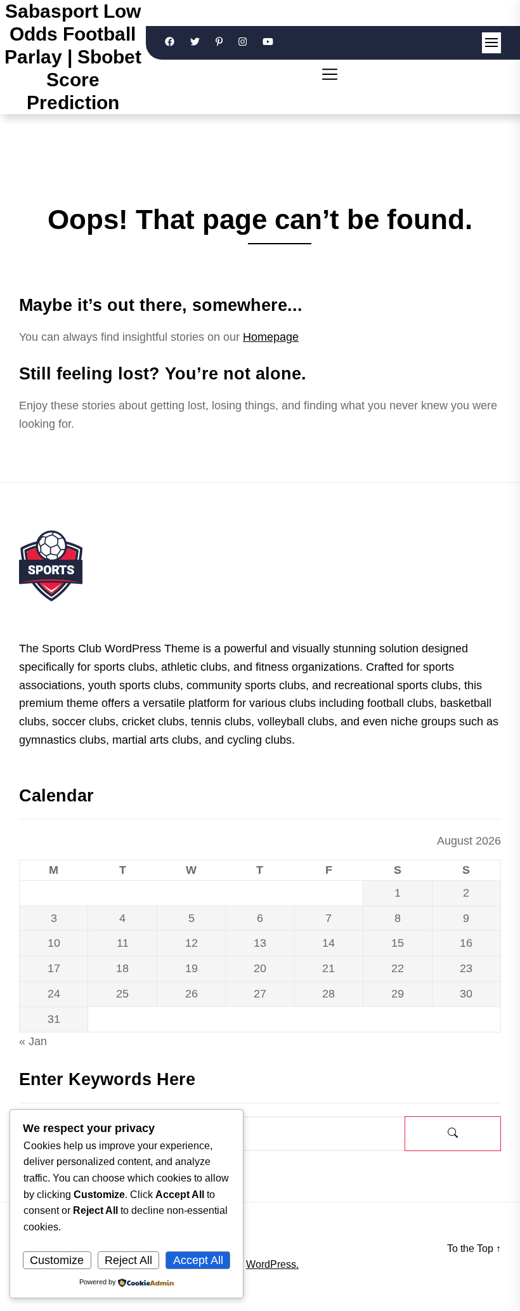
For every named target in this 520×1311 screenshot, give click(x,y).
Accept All (198, 1260)
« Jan (33, 1041)
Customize (57, 1260)
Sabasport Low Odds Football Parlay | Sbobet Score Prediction (72, 57)
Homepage (271, 337)
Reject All (128, 1260)
